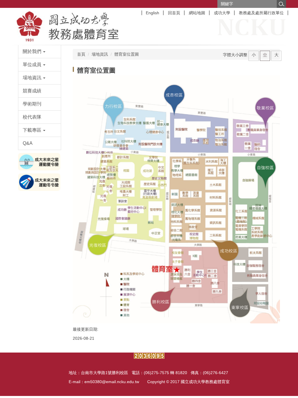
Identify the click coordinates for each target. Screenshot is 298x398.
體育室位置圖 (126, 54)
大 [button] (276, 54)
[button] (39, 51)
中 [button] (265, 54)
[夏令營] (39, 161)
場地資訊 (100, 54)
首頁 (81, 54)
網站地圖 (197, 12)
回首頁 (174, 12)
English (152, 12)
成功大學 (222, 12)
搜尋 (281, 4)
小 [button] (254, 54)
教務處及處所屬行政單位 (261, 12)
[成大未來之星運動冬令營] (39, 181)
